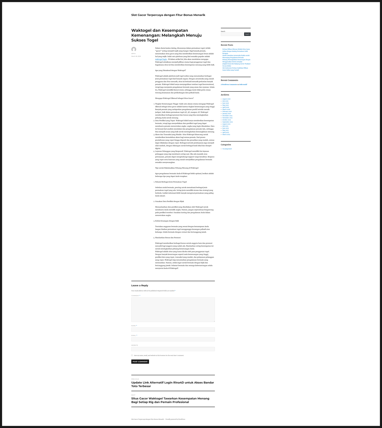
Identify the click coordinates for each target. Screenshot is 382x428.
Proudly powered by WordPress (175, 419)
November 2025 (227, 118)
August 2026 (226, 99)
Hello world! (243, 84)
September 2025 (227, 122)
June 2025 (225, 128)
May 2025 (225, 130)
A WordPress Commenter (229, 84)
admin (133, 53)
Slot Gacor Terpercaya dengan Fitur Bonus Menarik (168, 15)
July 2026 (225, 101)
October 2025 (226, 120)
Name (134, 326)
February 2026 (227, 111)
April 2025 (225, 132)
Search (223, 31)
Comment (135, 296)
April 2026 (225, 107)
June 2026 (225, 103)
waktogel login (161, 59)
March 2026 (226, 109)
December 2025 (227, 116)
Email (134, 335)
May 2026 (225, 105)
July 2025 (225, 126)
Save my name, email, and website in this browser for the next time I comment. (159, 355)
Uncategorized (227, 149)
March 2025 (226, 134)
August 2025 (226, 124)
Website (134, 345)
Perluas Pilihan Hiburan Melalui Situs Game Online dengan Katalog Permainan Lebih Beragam (236, 51)
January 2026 (226, 113)
